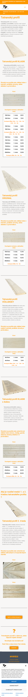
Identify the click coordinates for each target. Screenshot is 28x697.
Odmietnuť (14, 685)
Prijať (14, 681)
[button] (26, 666)
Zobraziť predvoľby (14, 689)
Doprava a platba (14, 659)
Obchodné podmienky (14, 661)
